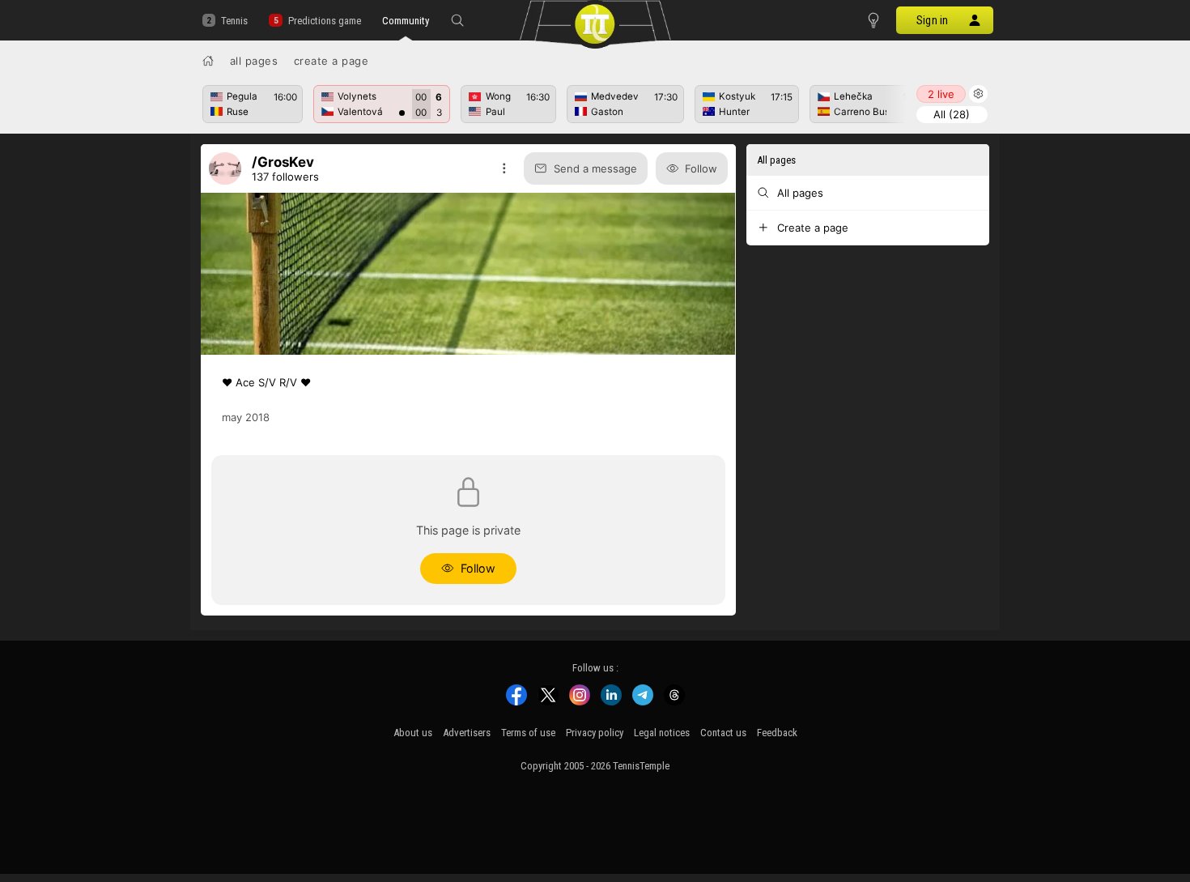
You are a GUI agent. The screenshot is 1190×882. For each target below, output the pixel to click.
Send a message (595, 168)
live (941, 93)
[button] (457, 20)
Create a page (331, 60)
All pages (254, 60)
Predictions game (324, 21)
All (951, 114)
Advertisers (467, 732)
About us (412, 732)
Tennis (234, 21)
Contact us (723, 732)
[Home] (208, 60)
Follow (701, 168)
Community (405, 21)
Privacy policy (594, 732)
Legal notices (662, 732)
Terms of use (528, 732)
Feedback (777, 732)
